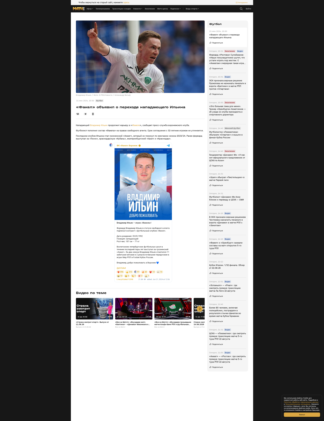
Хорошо (302, 415)
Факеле (136, 125)
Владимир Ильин (98, 125)
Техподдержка (243, 2)
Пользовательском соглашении (297, 404)
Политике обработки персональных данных (301, 402)
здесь (126, 2)
